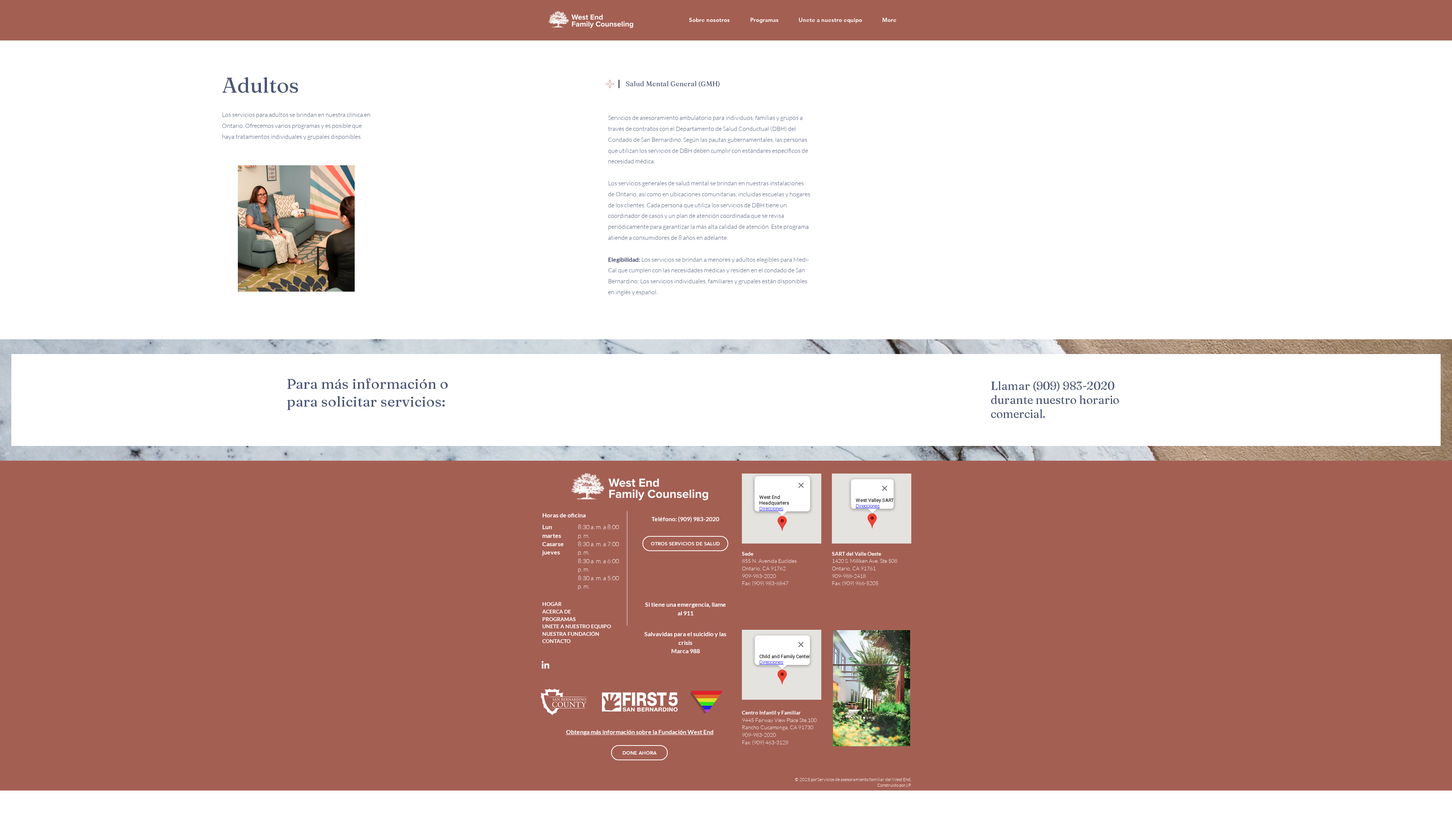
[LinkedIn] (545, 665)
